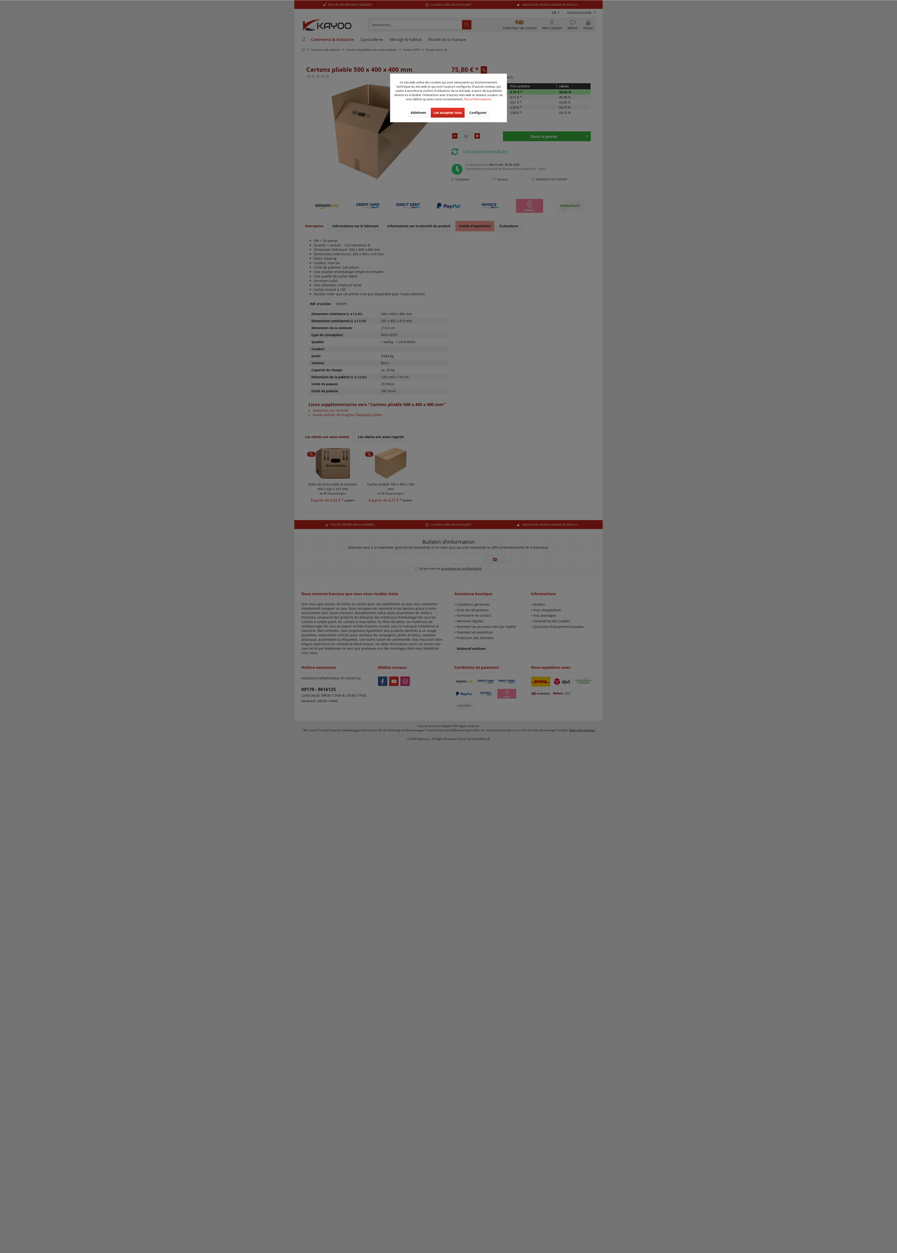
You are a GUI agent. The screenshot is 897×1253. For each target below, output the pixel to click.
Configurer (478, 112)
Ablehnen (418, 112)
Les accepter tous (448, 112)
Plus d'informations (477, 99)
